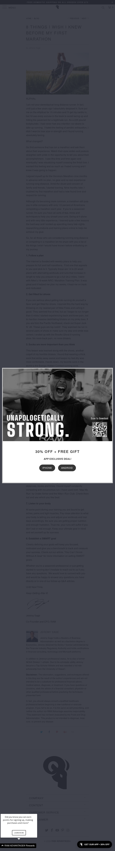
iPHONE (47, 467)
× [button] (35, 811)
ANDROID (67, 467)
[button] (22, 845)
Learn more (19, 833)
